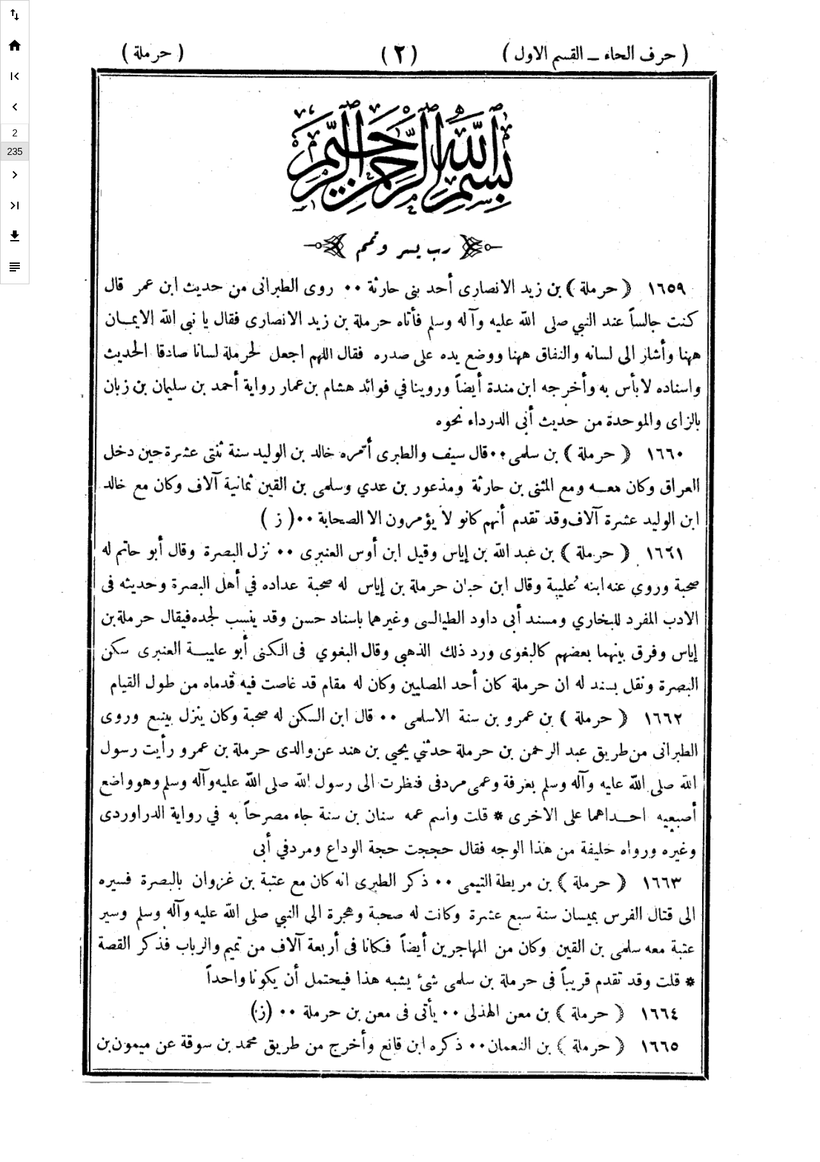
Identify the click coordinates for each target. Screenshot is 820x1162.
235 (14, 151)
